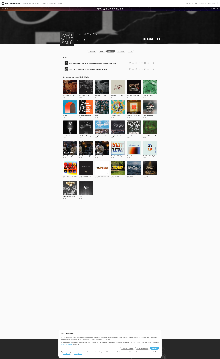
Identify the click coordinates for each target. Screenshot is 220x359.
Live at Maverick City (69, 196)
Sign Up (188, 3)
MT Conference (51, 3)
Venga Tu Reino (115, 115)
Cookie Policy (67, 354)
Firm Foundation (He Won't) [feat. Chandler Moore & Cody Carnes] (150, 115)
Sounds (37, 3)
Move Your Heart (148, 95)
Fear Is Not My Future (133, 136)
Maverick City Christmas (118, 95)
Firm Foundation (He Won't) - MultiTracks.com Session (86, 156)
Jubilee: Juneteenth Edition (86, 115)
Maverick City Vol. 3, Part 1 (70, 95)
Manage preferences (127, 348)
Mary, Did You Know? (149, 136)
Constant (130, 176)
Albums (110, 51)
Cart (202, 3)
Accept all (154, 348)
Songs (31, 3)
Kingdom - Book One (101, 136)
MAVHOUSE (115, 176)
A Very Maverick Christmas (134, 115)
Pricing (44, 3)
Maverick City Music (87, 34)
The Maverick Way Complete (150, 156)
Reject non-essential (142, 348)
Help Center (211, 3)
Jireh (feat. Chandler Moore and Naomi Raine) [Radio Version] (88, 69)
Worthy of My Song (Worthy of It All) (86, 136)
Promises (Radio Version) (102, 176)
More (59, 3)
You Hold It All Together (134, 95)
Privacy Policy (78, 354)
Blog (130, 51)
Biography (121, 51)
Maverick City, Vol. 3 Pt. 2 (102, 95)
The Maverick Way (116, 156)
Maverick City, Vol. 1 (85, 176)
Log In (195, 3)
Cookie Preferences (66, 344)
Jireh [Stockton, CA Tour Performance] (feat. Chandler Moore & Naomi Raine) (93, 63)
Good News (130, 156)
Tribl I (96, 115)
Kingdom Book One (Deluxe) (118, 136)
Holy (80, 196)
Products (24, 3)
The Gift (145, 176)
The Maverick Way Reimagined (70, 176)
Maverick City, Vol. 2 (85, 95)
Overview (92, 51)
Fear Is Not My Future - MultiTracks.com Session (70, 156)
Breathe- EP (66, 136)
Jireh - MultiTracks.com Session (102, 156)
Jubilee (65, 115)
